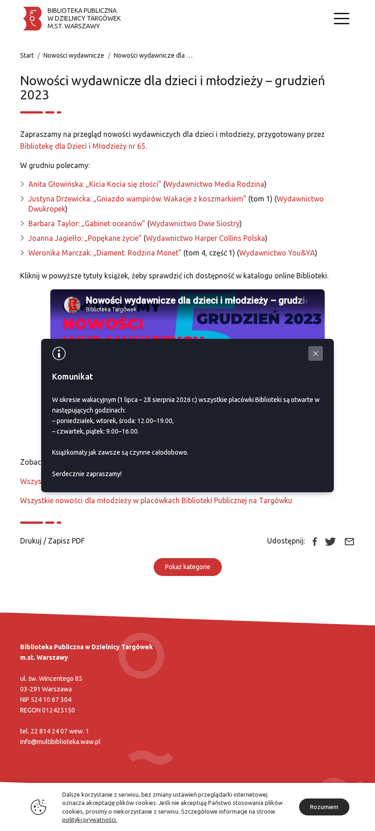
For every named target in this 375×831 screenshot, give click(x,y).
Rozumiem (324, 807)
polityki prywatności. (89, 819)
